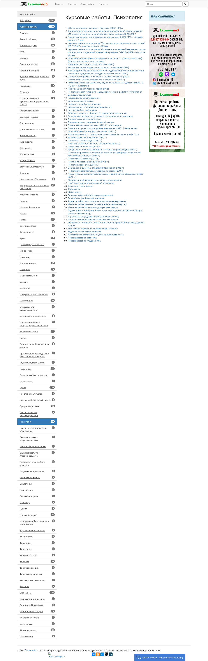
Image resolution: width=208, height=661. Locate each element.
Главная (59, 3)
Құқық (37, 238)
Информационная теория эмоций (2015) (88, 88)
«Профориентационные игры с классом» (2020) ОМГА (95, 27)
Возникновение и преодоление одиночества (90, 106)
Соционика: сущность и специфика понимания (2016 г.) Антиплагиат (102, 128)
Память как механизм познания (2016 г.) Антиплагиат (95, 125)
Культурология (37, 231)
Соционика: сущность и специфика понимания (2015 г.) (96, 167)
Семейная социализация (80, 185)
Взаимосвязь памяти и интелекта (84, 119)
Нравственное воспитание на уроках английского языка (96, 234)
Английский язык (37, 39)
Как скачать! (163, 16)
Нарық (37, 337)
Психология (37, 421)
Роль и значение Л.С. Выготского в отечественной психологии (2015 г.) (103, 134)
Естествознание (37, 135)
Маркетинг (37, 269)
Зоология (37, 172)
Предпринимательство (37, 393)
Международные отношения (37, 294)
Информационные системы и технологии (37, 187)
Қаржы (37, 213)
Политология (37, 381)
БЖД (37, 51)
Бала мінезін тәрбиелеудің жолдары (86, 198)
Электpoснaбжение (37, 617)
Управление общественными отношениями (37, 522)
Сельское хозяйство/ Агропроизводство (37, 454)
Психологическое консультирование (37, 414)
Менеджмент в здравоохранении (37, 308)
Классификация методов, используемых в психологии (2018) (98, 67)
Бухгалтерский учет (37, 70)
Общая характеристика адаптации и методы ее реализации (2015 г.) (102, 149)
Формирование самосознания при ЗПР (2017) (91, 64)
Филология (37, 542)
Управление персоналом (37, 530)
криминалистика (37, 225)
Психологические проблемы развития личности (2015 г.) (96, 170)
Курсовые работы (37, 26)
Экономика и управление (37, 598)
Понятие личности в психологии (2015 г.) (88, 161)
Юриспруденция (37, 630)
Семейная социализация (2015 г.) (85, 140)
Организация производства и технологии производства (37, 355)
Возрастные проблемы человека (84, 103)
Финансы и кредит (37, 567)
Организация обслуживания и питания (37, 345)
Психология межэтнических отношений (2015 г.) (92, 131)
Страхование (37, 489)
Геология (37, 91)
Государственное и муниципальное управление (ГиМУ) (37, 101)
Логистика (37, 256)
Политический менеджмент (37, 374)
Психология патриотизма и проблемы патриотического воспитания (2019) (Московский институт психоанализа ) (105, 60)
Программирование (37, 406)
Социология (37, 483)
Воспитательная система (80, 100)
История (37, 200)
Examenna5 (30, 650)
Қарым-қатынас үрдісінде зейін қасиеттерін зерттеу (93, 216)
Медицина (37, 288)
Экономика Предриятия (37, 605)
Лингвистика (37, 250)
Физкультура (37, 536)
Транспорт (37, 502)
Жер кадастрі (37, 141)
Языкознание (37, 636)
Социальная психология (37, 471)
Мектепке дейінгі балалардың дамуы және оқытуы (93, 207)
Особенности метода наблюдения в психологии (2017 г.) (96, 79)
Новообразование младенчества (84, 240)
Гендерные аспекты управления (84, 97)
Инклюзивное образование (37, 179)
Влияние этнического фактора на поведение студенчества (97, 112)
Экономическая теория (37, 611)
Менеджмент (37, 300)
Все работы (37, 20)
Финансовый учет (37, 555)
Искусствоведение (37, 194)
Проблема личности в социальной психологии (91, 182)
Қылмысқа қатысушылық (37, 244)
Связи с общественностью (37, 446)
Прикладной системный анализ (37, 399)
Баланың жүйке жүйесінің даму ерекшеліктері (90, 195)
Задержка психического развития (84, 231)
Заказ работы (87, 3)
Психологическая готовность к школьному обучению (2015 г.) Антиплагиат (105, 91)
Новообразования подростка (82, 237)
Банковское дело (37, 45)
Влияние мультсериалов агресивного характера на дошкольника (100, 115)
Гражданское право (37, 110)
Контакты (103, 3)
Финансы (37, 561)
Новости (72, 3)
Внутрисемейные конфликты (82, 109)
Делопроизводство (37, 116)
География (37, 85)
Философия (37, 549)
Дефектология (37, 122)
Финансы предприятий (37, 573)
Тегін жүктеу (74, 188)
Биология (37, 57)
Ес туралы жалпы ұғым (79, 94)
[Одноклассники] (98, 654)
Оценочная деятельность (37, 362)
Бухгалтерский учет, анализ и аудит (37, 78)
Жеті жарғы (37, 147)
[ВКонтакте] (93, 654)
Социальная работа (37, 477)
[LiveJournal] (111, 654)
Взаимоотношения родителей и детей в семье (91, 122)
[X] (106, 654)
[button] (159, 657)
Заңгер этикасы (37, 160)
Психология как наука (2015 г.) (83, 164)
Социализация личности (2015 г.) (84, 146)
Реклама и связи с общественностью (37, 439)
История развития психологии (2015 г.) (87, 137)
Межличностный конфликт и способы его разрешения (95, 179)
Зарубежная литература (37, 166)
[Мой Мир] (102, 654)
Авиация (37, 32)
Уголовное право (37, 514)
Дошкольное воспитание (37, 129)
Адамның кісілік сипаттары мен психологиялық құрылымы (97, 201)
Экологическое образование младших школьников (93, 219)
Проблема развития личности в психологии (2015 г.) (94, 143)
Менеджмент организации (37, 316)
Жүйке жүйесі (74, 191)
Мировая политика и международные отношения (37, 324)
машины (37, 281)
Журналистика (37, 154)
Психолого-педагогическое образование (37, 429)
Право (37, 387)
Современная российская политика (37, 463)
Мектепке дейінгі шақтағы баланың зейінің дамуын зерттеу (97, 204)
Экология (37, 586)
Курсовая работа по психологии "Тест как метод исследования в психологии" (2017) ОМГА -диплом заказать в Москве (106, 44)
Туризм (37, 508)
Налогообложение (37, 331)
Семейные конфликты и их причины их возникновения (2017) (99, 76)
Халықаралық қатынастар (37, 580)
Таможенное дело (37, 496)
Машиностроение (37, 275)
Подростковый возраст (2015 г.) (83, 158)
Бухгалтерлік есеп (37, 64)
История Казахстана (37, 207)
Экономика (37, 592)
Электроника (37, 623)
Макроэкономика (37, 263)
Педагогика (37, 368)
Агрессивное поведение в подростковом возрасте (93, 228)
